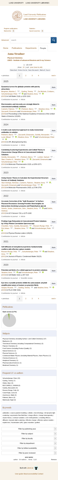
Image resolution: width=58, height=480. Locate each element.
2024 (4, 142)
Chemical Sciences (9, 358)
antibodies (6, 413)
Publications (17, 48)
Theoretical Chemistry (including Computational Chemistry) (22, 343)
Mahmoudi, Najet (8, 400)
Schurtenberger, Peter (10, 378)
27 (45, 339)
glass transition (29, 422)
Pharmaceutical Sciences (11, 363)
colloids (30, 413)
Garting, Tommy (8, 380)
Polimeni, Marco (8, 397)
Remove (54, 459)
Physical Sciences (9, 353)
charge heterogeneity (46, 415)
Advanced (5, 40)
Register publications (11, 28)
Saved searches (36, 31)
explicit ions (6, 422)
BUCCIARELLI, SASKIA (10, 385)
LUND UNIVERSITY (16, 3)
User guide (19, 474)
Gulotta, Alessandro (9, 388)
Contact (40, 474)
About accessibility (30, 474)
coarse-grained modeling (18, 413)
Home (5, 48)
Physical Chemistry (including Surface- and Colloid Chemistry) (23, 339)
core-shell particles (31, 417)
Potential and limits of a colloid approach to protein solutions (24, 270)
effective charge (31, 420)
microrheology (38, 413)
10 (24, 67)
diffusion (5, 420)
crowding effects (44, 417)
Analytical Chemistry (9, 360)
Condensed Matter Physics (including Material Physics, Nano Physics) (26, 355)
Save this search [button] (33, 70)
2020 (4, 275)
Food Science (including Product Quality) (16, 348)
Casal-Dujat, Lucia (9, 392)
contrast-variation (18, 417)
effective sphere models (45, 420)
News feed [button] (13, 70)
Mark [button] (53, 87)
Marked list (9, 31)
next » (54, 76)
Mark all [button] (42, 70)
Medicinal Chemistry (9, 365)
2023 (4, 187)
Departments (31, 48)
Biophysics (6, 341)
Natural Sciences (8, 351)
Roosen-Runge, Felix (9, 390)
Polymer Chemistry (9, 346)
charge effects (33, 415)
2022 (4, 213)
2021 (4, 256)
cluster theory (7, 417)
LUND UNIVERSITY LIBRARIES (37, 3)
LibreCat (30, 468)
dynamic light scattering (17, 420)
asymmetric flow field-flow (18, 415)
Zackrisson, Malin (8, 395)
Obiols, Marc (7, 383)
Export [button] (48, 70)
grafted (37, 422)
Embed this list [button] (22, 70)
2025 (4, 96)
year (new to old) (36, 67)
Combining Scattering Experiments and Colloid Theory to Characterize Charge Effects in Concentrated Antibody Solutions (23, 152)
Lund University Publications (35, 14)
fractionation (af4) (17, 422)
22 (19, 378)
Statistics (32, 28)
